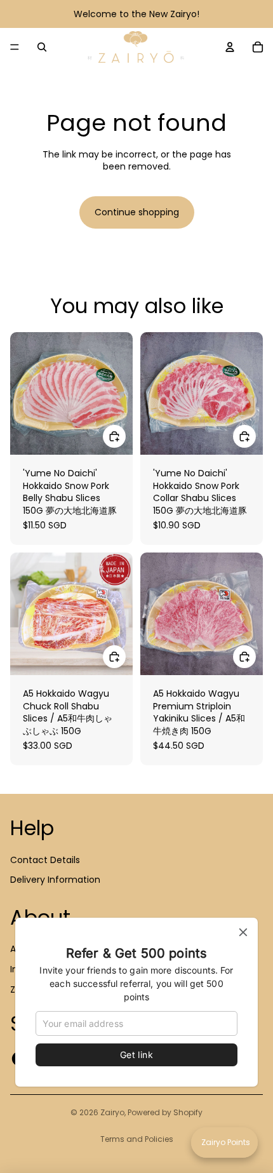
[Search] (42, 47)
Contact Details (45, 860)
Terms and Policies (136, 1139)
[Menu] (14, 47)
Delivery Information (55, 879)
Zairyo (112, 1112)
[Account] (230, 47)
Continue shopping (137, 212)
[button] (224, 1142)
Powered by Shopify (165, 1112)
